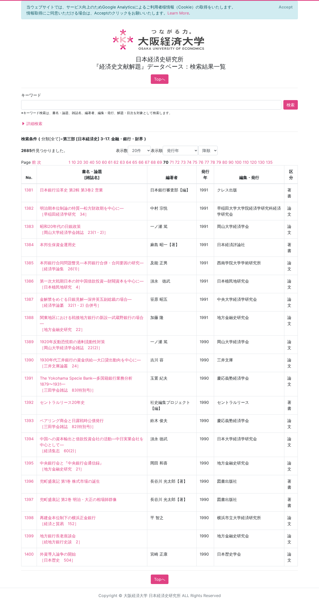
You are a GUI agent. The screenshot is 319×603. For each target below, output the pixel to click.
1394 (29, 438)
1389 (29, 341)
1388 (29, 317)
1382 (29, 208)
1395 (29, 462)
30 (85, 162)
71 (172, 162)
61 (110, 162)
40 (91, 162)
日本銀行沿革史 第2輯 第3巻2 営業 (71, 189)
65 (134, 162)
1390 (29, 359)
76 (201, 162)
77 (207, 162)
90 (231, 162)
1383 (29, 226)
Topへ (159, 79)
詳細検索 (33, 123)
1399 (29, 535)
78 (212, 162)
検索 (291, 104)
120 (253, 162)
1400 (29, 554)
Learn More (178, 12)
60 (104, 162)
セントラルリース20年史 (62, 402)
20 (79, 162)
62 (116, 162)
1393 (29, 420)
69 (159, 162)
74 (189, 162)
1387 (28, 299)
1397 (28, 499)
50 (98, 162)
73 (183, 162)
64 (128, 162)
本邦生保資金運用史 (58, 244)
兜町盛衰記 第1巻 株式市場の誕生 (70, 481)
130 (261, 162)
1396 (29, 481)
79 (218, 162)
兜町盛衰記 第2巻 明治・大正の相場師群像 (78, 499)
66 (141, 162)
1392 (29, 402)
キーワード (31, 95)
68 (153, 162)
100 (238, 162)
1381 (28, 189)
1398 (29, 517)
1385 (29, 262)
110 (246, 162)
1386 (29, 281)
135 (269, 162)
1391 (28, 378)
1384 (29, 244)
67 (147, 162)
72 (177, 162)
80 (224, 162)
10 (74, 162)
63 (122, 162)
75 (195, 162)
